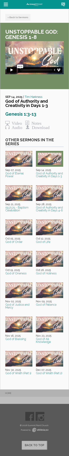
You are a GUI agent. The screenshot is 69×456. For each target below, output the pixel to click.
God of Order (13, 242)
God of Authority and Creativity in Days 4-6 (49, 209)
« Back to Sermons (17, 17)
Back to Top (34, 445)
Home (8, 393)
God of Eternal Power (14, 175)
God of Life (43, 242)
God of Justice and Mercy (17, 306)
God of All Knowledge (43, 340)
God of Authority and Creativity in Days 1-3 (49, 175)
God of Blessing (15, 339)
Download (40, 127)
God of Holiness (46, 273)
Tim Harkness (33, 97)
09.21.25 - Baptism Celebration (16, 209)
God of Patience (46, 304)
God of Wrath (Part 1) (18, 373)
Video (16, 123)
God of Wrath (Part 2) (49, 373)
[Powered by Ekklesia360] (40, 430)
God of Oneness (16, 273)
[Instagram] (40, 416)
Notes (35, 123)
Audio (16, 127)
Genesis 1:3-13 (20, 114)
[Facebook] (29, 416)
